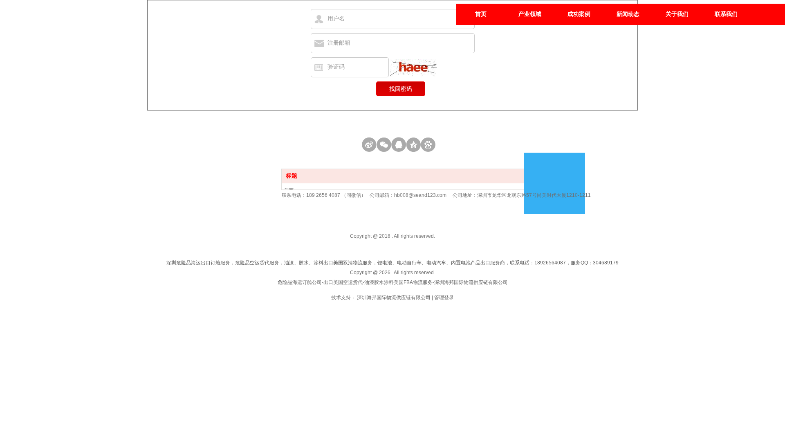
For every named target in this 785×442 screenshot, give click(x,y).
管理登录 (444, 297)
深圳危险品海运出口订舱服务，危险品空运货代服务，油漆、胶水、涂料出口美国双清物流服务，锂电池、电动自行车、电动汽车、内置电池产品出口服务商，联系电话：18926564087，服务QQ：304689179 (392, 263)
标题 (291, 176)
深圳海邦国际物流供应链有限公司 (394, 297)
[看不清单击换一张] (413, 68)
